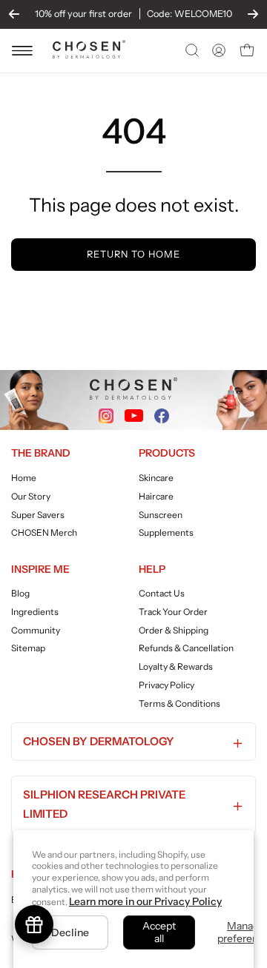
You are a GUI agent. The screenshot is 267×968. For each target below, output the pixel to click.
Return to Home (133, 254)
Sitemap (28, 648)
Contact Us (162, 593)
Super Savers (38, 514)
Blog (20, 593)
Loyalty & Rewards (176, 666)
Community (35, 630)
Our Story (30, 496)
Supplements (166, 532)
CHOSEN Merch (44, 532)
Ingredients (35, 611)
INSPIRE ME (40, 569)
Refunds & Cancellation (186, 648)
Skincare (156, 477)
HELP (152, 569)
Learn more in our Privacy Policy (145, 901)
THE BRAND (40, 453)
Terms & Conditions (179, 703)
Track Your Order (173, 611)
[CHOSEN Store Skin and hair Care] (89, 54)
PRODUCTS (167, 453)
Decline (70, 932)
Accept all (159, 932)
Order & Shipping (173, 630)
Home (23, 477)
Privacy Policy (166, 684)
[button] (190, 50)
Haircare (156, 496)
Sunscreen (160, 514)
